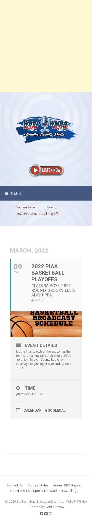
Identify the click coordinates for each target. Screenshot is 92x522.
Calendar (32, 410)
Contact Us (14, 485)
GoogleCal (55, 410)
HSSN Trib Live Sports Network (33, 490)
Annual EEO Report (67, 485)
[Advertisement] (46, 46)
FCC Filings (70, 490)
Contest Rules (38, 485)
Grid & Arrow (55, 506)
